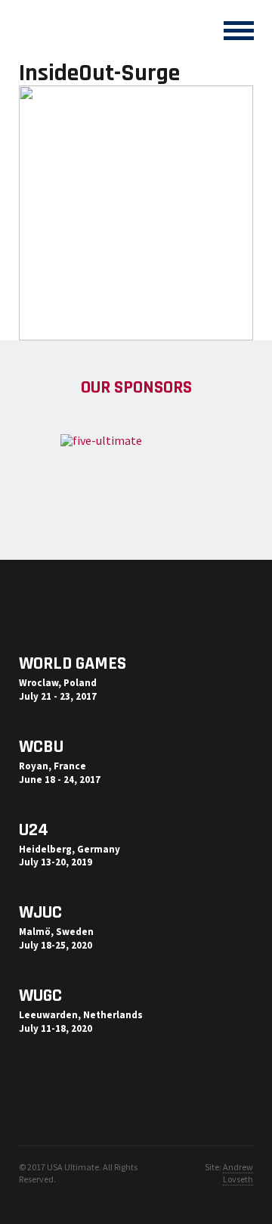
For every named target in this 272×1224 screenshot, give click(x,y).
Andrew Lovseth (238, 1173)
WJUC (40, 912)
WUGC (40, 995)
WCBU (41, 746)
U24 (33, 830)
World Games (72, 663)
